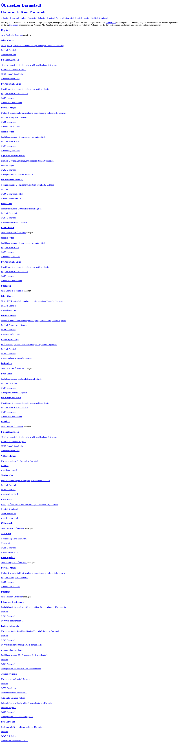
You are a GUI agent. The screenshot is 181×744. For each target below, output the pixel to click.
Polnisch (59, 18)
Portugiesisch (68, 18)
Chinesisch (14, 18)
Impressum (111, 22)
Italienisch (42, 18)
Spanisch (86, 18)
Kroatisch (51, 18)
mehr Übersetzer (12, 35)
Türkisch (94, 18)
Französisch (32, 18)
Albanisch (5, 18)
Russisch (78, 18)
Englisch (23, 18)
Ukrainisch (103, 18)
